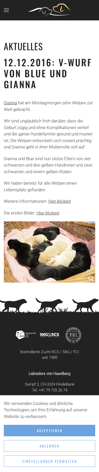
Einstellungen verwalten (49, 461)
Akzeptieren (49, 430)
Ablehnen (49, 446)
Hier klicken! (59, 201)
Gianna (10, 102)
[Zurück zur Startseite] (49, 10)
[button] (6, 10)
